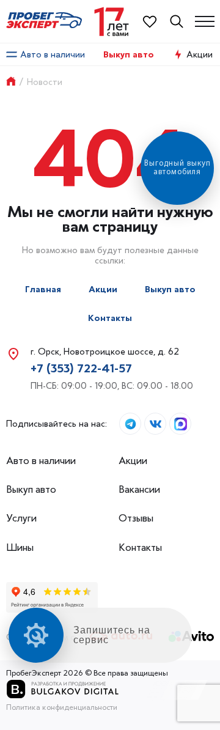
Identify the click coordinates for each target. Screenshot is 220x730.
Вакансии (139, 489)
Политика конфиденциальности (61, 707)
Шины (20, 547)
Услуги (21, 518)
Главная (43, 289)
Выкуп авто (128, 55)
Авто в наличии (52, 54)
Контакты (110, 318)
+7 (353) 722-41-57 (81, 368)
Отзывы (136, 518)
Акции (103, 289)
